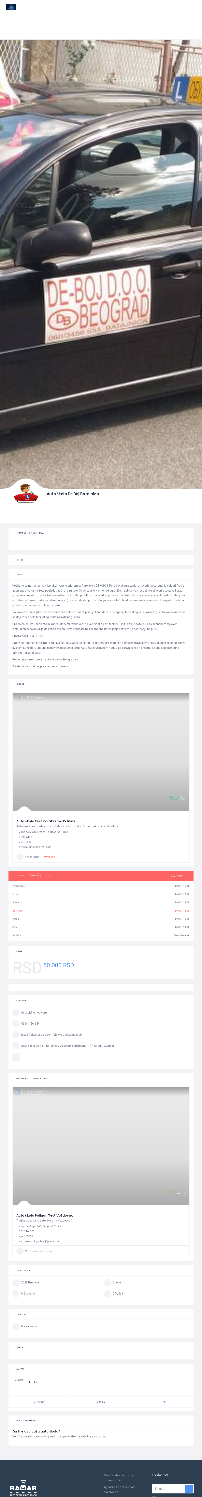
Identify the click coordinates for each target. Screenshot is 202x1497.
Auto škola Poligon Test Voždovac (44, 1215)
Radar (33, 1382)
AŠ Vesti (93, 21)
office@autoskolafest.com (35, 846)
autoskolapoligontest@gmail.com (39, 1241)
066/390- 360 (26, 1231)
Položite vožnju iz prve (165, 21)
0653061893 (26, 837)
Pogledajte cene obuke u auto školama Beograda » (45, 659)
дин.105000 (26, 1236)
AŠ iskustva (132, 21)
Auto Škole (72, 21)
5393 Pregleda (35, 697)
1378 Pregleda (35, 1091)
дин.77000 (25, 842)
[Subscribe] (189, 1489)
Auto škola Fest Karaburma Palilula (45, 821)
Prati (163, 1402)
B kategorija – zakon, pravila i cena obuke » (40, 666)
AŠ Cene (111, 21)
